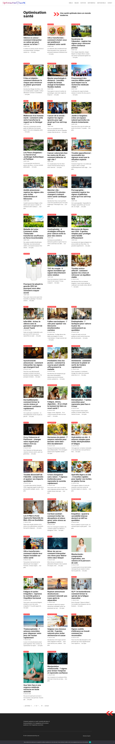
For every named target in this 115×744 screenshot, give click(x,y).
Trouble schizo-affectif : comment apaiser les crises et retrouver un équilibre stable (81, 272)
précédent (26, 706)
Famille (71, 2)
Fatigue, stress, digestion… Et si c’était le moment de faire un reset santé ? (57, 405)
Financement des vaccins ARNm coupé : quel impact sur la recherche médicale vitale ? (81, 82)
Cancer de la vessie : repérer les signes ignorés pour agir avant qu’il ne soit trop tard (57, 120)
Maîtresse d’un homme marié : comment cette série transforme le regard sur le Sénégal (33, 119)
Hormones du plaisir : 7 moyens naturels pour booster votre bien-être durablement (57, 440)
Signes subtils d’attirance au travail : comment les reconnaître (80, 632)
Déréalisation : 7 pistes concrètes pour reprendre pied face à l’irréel (81, 403)
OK (90, 742)
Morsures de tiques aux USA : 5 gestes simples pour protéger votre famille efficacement (81, 233)
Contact (110, 2)
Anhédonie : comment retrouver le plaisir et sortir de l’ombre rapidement (81, 364)
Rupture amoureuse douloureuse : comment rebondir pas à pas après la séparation (57, 596)
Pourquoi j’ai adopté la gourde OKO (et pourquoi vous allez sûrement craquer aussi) (33, 288)
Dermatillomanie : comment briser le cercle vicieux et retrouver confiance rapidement (32, 404)
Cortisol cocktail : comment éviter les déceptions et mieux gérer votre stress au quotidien (56, 518)
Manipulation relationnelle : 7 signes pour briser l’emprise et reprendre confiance (57, 669)
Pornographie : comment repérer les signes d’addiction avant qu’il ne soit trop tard (81, 194)
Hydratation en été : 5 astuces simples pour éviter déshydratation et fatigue (80, 440)
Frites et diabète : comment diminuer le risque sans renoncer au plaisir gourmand (32, 81)
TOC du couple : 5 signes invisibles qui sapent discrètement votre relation (56, 271)
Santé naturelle (101, 2)
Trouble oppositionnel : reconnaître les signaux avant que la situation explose (81, 156)
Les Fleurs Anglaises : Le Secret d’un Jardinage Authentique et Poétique (33, 155)
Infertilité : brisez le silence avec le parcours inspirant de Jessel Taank (32, 324)
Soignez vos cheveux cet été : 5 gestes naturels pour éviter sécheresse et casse (56, 632)
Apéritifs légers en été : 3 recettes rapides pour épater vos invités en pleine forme (81, 478)
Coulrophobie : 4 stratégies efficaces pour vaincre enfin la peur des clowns (56, 232)
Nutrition (83, 2)
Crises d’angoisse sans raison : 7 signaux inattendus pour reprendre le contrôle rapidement (57, 479)
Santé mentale (91, 2)
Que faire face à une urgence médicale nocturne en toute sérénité (32, 688)
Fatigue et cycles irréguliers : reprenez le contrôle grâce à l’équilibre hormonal (32, 595)
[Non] (113, 742)
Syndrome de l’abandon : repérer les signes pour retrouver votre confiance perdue (81, 43)
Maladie (77, 2)
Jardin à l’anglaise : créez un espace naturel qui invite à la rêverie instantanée (80, 119)
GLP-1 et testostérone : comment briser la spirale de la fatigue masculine (81, 595)
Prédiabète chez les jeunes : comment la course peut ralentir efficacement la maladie (56, 365)
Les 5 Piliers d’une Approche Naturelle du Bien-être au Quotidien (33, 518)
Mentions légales (86, 736)
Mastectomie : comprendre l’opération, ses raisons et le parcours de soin (80, 558)
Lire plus (33, 52)
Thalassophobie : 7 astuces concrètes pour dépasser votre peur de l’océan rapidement (32, 633)
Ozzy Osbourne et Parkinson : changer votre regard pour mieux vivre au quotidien (32, 441)
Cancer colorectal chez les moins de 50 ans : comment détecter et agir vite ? (57, 156)
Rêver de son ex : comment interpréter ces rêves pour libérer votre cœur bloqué (57, 554)
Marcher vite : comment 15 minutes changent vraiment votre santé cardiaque (56, 193)
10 (42, 706)
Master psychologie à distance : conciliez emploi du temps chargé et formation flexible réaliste (56, 82)
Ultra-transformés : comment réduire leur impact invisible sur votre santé (32, 554)
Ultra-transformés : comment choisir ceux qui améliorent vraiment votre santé (57, 41)
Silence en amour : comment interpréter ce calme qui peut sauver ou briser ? (32, 41)
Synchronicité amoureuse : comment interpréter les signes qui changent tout (33, 364)
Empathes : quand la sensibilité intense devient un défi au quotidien (80, 517)
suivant (46, 706)
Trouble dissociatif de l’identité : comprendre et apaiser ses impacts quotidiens (33, 478)
